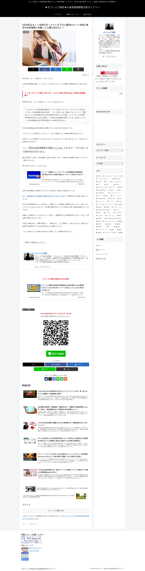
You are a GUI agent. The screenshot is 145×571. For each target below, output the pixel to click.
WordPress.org (101, 259)
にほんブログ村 (34, 551)
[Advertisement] (103, 101)
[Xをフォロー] (39, 267)
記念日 (32, 309)
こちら (39, 242)
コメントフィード (102, 254)
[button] (78, 69)
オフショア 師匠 (41, 253)
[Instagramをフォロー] (41, 267)
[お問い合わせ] (109, 72)
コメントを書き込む (56, 510)
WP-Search (25, 542)
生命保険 (26, 309)
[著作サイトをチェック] (36, 267)
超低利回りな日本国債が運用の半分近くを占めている (45, 196)
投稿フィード (100, 250)
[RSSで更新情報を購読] (49, 267)
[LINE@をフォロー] (44, 267)
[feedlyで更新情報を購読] (47, 267)
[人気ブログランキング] (25, 548)
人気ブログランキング (35, 548)
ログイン (99, 245)
